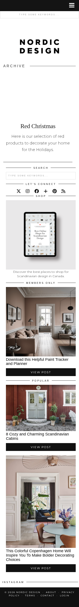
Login (64, 595)
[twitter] (18, 191)
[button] (73, 5)
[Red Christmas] (37, 93)
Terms (30, 595)
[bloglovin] (46, 191)
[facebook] (36, 191)
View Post (41, 372)
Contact (47, 595)
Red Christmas (38, 126)
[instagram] (28, 191)
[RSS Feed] (63, 191)
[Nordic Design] (39, 41)
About (51, 592)
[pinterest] (54, 191)
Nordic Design (28, 592)
